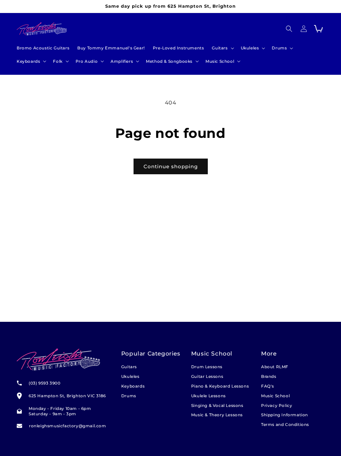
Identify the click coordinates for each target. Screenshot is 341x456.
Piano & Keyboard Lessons (220, 386)
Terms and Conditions (285, 424)
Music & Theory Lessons (217, 414)
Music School (275, 395)
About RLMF (274, 366)
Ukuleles (130, 376)
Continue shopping (171, 166)
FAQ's (267, 386)
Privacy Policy (276, 405)
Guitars (129, 366)
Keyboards (133, 386)
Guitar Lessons (207, 376)
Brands (268, 376)
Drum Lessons (206, 366)
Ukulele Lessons (208, 395)
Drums (128, 395)
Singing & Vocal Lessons (217, 405)
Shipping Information (284, 414)
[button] (222, 48)
